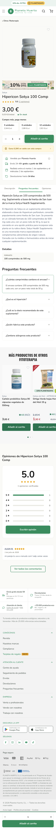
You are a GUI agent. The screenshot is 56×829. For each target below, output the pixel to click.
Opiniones (46, 188)
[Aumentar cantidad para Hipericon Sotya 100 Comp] (19, 139)
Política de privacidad (22, 810)
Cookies (35, 810)
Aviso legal (7, 810)
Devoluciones (9, 683)
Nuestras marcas (11, 643)
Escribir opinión (28, 529)
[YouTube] (26, 742)
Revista (6, 638)
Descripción (9, 188)
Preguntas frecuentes (28, 188)
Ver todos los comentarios (28, 568)
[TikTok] (33, 742)
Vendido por (23, 158)
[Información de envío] (49, 158)
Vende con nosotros (12, 707)
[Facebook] (5, 742)
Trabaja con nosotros (13, 713)
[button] (3, 11)
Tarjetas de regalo (15, 654)
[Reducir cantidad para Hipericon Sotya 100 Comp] (5, 139)
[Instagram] (12, 742)
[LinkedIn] (19, 742)
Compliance (8, 648)
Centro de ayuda (12, 608)
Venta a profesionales (13, 702)
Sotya (4, 92)
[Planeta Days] (28, 85)
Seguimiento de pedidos (14, 673)
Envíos (6, 678)
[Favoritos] (48, 29)
